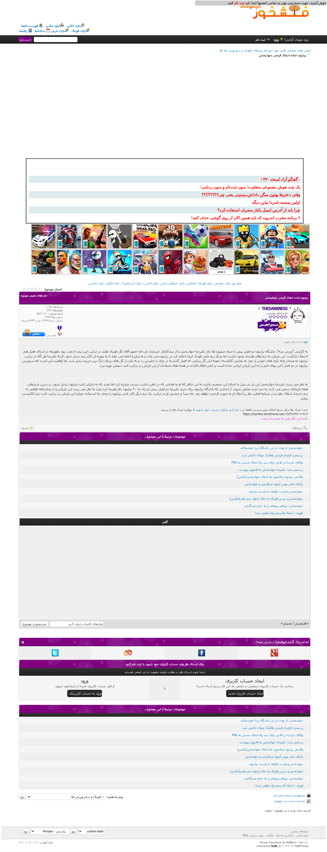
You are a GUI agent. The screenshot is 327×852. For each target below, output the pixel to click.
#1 (306, 342)
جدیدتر (287, 623)
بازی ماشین (96, 283)
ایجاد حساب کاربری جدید (245, 693)
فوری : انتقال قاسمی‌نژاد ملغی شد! (279, 513)
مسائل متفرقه (262, 50)
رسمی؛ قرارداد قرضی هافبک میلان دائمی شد (272, 455)
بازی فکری (112, 283)
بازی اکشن (151, 283)
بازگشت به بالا (285, 835)
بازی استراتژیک (131, 283)
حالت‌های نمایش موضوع (34, 295)
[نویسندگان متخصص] (60, 335)
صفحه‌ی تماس (299, 831)
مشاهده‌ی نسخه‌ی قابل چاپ (289, 795)
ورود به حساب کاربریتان (85, 693)
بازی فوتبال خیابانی (199, 283)
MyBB (274, 845)
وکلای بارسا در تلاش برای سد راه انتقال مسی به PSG (267, 462)
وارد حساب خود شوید (210, 410)
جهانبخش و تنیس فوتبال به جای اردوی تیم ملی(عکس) (266, 498)
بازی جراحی (222, 283)
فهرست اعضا (29, 26)
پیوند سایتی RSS (253, 835)
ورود (276, 39)
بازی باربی (58, 31)
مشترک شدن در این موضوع (290, 800)
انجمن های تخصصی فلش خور (293, 50)
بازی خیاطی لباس (172, 283)
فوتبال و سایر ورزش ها (237, 50)
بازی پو (237, 283)
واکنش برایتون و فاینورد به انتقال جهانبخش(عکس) (270, 477)
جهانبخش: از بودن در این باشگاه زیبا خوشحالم (272, 448)
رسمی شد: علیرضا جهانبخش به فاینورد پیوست (271, 469)
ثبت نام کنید (237, 410)
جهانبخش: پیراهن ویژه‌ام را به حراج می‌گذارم (273, 506)
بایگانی (270, 835)
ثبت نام (260, 39)
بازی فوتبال (79, 31)
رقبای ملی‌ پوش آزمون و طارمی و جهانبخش (274, 484)
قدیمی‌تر (300, 623)
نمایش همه (264, 642)
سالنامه (40, 31)
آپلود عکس (53, 26)
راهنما (23, 31)
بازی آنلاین (74, 26)
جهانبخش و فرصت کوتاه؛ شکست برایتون (276, 491)
